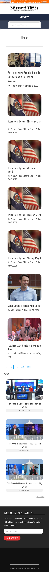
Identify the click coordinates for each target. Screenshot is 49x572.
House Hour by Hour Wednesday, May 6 (23, 169)
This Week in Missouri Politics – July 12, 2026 (24, 445)
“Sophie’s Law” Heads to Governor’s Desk (24, 347)
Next (29, 366)
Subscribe (12, 538)
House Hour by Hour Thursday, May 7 (24, 123)
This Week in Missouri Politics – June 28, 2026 (24, 485)
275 (22, 366)
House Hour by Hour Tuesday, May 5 (24, 215)
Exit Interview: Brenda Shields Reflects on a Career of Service (24, 76)
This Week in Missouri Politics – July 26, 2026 (24, 405)
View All (40, 496)
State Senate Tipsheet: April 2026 (24, 305)
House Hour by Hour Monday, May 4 (24, 258)
